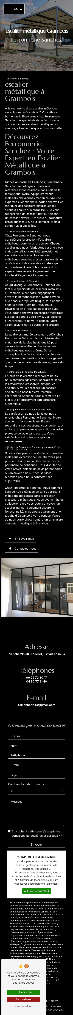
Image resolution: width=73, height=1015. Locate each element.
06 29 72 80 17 (36, 677)
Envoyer (36, 844)
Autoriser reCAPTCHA (36, 891)
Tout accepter (23, 992)
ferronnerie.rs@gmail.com (36, 705)
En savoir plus (24, 538)
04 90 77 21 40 (36, 681)
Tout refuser (23, 999)
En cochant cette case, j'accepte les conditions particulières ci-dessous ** (37, 833)
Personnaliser (24, 1006)
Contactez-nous (25, 548)
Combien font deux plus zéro (27, 784)
